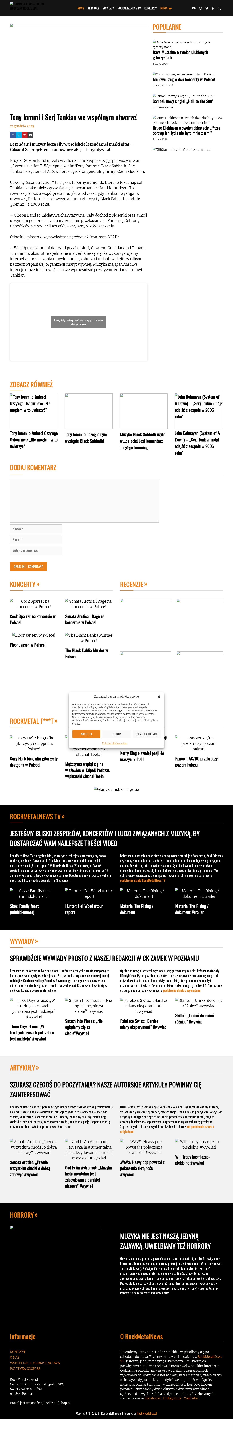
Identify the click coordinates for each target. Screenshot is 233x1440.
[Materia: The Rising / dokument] (144, 896)
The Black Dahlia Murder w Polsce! (86, 653)
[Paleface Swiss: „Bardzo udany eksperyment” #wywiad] (144, 1011)
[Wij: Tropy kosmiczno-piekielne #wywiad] (199, 1147)
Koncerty (22, 584)
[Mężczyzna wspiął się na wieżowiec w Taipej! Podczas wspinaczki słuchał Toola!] (89, 754)
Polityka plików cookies (114, 743)
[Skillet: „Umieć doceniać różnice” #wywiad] (199, 1006)
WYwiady (22, 941)
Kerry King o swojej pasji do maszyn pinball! (142, 756)
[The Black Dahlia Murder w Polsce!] (89, 640)
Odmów (116, 734)
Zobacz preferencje (146, 734)
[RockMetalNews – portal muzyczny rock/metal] (33, 8)
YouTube (191, 1398)
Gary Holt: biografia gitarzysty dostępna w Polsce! (34, 761)
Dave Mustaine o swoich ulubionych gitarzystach (180, 55)
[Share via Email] (30, 135)
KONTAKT (18, 1352)
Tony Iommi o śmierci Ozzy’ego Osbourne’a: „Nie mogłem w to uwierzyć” (34, 439)
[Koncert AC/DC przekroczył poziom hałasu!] (199, 749)
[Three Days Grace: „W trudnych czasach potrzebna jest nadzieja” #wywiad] (34, 1017)
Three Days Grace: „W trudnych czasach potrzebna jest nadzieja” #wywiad (32, 1032)
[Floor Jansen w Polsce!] (33, 635)
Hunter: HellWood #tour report (84, 909)
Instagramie (172, 1398)
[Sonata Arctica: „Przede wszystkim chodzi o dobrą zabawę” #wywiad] (34, 1152)
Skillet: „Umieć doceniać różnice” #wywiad (194, 1018)
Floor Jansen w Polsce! (28, 644)
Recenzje (131, 584)
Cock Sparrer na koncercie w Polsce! (33, 619)
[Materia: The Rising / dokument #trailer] (199, 896)
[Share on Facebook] (13, 135)
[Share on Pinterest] (24, 135)
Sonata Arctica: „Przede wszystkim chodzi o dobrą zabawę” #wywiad (30, 1168)
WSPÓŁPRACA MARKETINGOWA (35, 1363)
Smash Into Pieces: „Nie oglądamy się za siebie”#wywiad (84, 1026)
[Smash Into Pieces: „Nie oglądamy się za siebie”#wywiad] (89, 1011)
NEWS (81, 8)
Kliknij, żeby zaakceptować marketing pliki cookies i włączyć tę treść (78, 322)
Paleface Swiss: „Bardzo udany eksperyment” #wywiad (143, 1023)
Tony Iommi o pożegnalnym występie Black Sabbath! (86, 437)
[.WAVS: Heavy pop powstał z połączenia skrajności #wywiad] (144, 1152)
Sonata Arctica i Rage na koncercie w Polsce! (84, 619)
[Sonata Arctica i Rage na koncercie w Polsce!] (89, 606)
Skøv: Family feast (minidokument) (24, 909)
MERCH (164, 8)
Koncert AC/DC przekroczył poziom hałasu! (197, 761)
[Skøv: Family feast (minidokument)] (34, 896)
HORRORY (22, 1214)
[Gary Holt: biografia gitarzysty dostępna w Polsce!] (34, 749)
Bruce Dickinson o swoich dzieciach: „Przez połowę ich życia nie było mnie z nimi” (186, 130)
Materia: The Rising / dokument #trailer (192, 909)
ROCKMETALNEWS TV (129, 8)
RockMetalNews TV (35, 816)
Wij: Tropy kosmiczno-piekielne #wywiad (192, 1159)
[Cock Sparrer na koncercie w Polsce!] (34, 606)
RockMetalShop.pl (147, 1413)
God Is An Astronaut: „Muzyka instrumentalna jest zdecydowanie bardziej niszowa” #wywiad (88, 1176)
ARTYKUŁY (93, 8)
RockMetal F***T (32, 721)
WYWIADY (108, 8)
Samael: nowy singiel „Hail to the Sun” (183, 101)
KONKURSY (150, 8)
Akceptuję (86, 734)
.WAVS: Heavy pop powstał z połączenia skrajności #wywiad (142, 1168)
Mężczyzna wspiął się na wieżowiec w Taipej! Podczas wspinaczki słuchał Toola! (87, 770)
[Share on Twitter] (19, 135)
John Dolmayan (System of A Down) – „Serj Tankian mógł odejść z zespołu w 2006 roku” (197, 443)
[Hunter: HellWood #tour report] (89, 896)
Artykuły (22, 1067)
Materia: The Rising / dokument (136, 909)
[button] (159, 697)
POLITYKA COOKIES (25, 1369)
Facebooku (153, 1398)
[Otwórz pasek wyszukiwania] (219, 8)
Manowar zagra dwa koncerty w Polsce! (184, 79)
